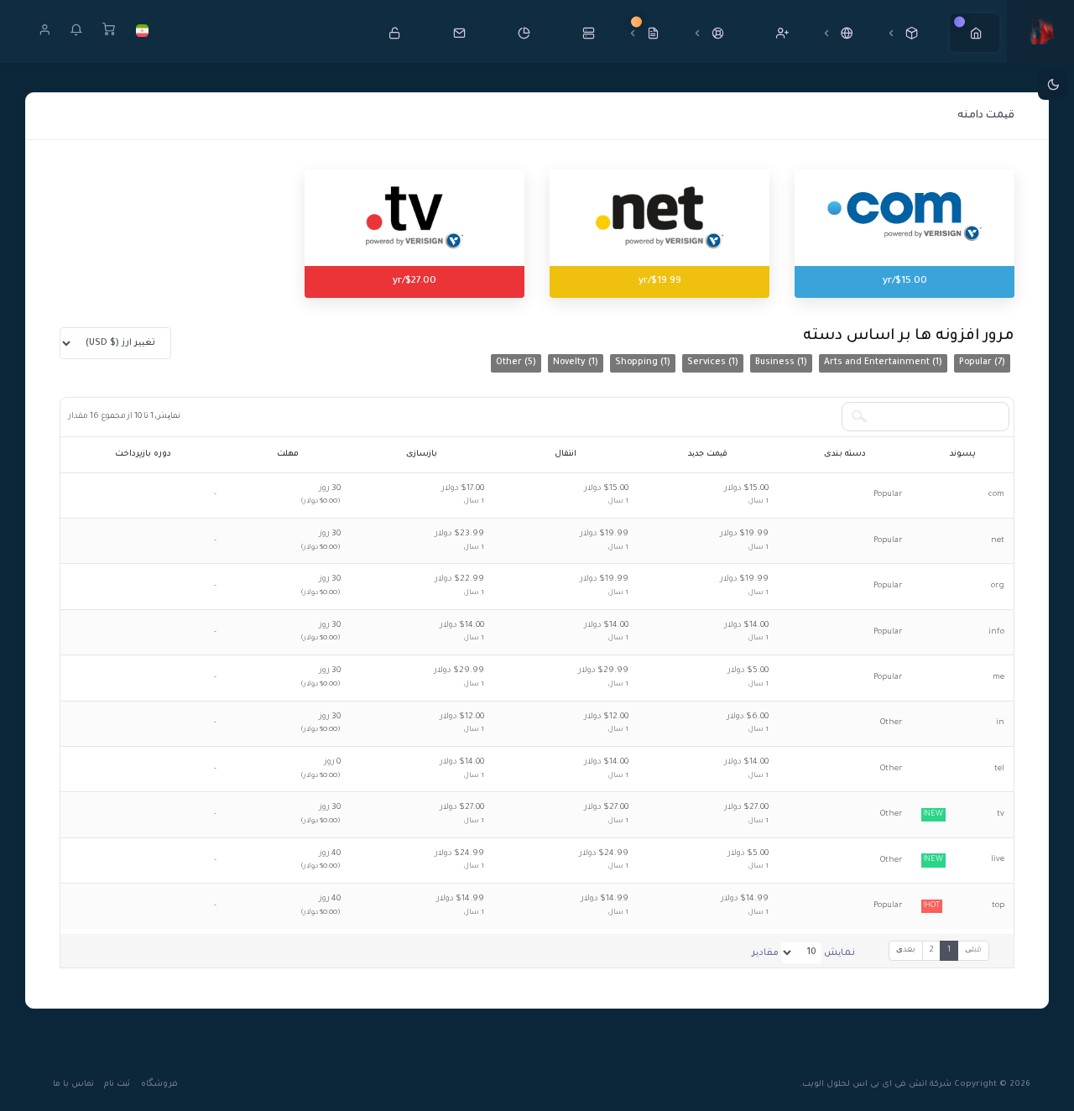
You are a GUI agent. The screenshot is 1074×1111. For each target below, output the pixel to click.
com (996, 494)
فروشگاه (159, 1084)
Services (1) (712, 362)
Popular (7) (982, 362)
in (1000, 723)
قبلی (973, 950)
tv (964, 814)
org (997, 586)
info (996, 632)
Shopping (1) (642, 362)
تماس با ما (73, 1084)
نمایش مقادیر (803, 953)
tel (999, 769)
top (964, 905)
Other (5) (516, 362)
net (997, 540)
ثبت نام (117, 1084)
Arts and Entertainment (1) (883, 362)
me (998, 677)
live (964, 859)
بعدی (905, 950)
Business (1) (781, 362)
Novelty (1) (575, 362)
